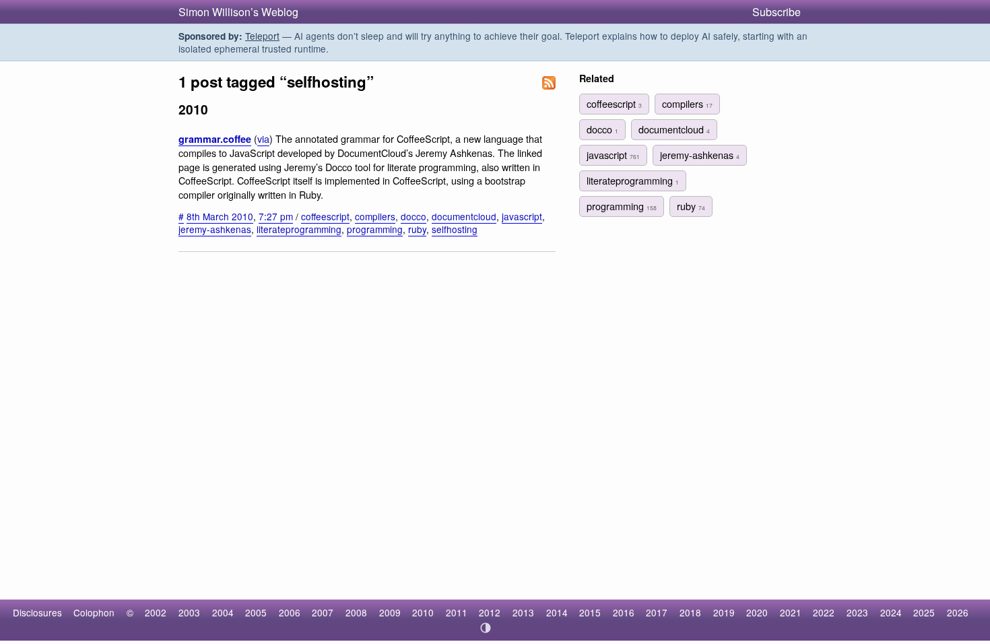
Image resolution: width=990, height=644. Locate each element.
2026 (957, 612)
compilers (375, 216)
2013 (523, 612)
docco (413, 216)
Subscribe (776, 12)
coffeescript (325, 216)
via (263, 138)
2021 (790, 612)
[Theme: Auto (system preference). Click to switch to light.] (485, 628)
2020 (757, 612)
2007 (322, 612)
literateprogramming (299, 229)
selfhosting (454, 229)
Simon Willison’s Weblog (238, 12)
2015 (590, 612)
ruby (417, 229)
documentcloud (464, 216)
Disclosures (37, 612)
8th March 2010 (220, 216)
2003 (189, 612)
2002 (155, 612)
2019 (724, 612)
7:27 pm (276, 216)
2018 (690, 612)
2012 (489, 612)
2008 (356, 612)
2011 (456, 612)
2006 (289, 612)
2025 (924, 612)
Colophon (93, 612)
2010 (423, 612)
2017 (656, 612)
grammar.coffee (214, 139)
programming (375, 229)
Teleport (262, 35)
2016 (623, 612)
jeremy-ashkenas (214, 229)
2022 (823, 612)
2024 (891, 612)
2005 (256, 612)
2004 (223, 612)
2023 (857, 612)
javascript (522, 216)
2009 (390, 612)
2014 (557, 612)
